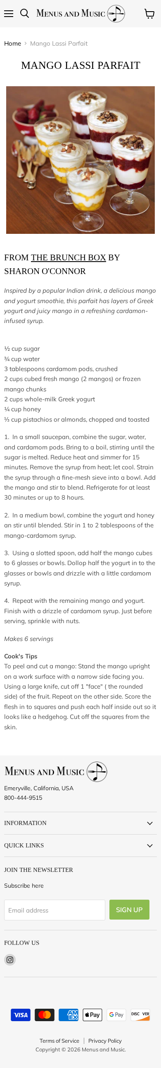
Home (12, 43)
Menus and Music (103, 1049)
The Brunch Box (68, 257)
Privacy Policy (105, 1040)
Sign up (129, 909)
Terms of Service (59, 1040)
